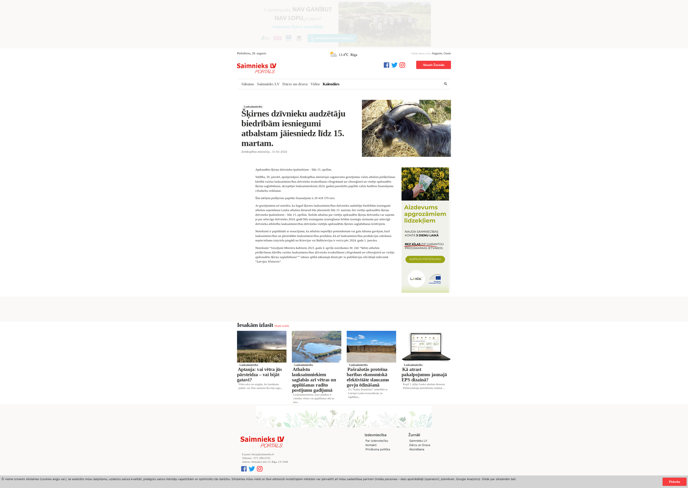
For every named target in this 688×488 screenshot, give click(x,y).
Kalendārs (331, 84)
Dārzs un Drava (419, 445)
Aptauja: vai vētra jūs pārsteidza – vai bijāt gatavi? (259, 374)
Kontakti (371, 445)
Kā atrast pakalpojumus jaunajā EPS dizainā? (424, 374)
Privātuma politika (378, 449)
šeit (513, 479)
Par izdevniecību (377, 440)
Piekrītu (674, 482)
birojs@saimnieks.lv (263, 454)
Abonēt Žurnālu (434, 65)
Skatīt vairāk (281, 326)
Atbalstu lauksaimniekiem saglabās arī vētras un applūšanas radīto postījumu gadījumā (314, 380)
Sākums (247, 84)
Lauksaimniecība (253, 106)
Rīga (353, 55)
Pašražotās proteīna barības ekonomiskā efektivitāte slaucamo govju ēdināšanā (368, 377)
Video (315, 84)
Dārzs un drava (295, 84)
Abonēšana (416, 449)
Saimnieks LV (268, 84)
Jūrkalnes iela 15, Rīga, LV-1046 (269, 461)
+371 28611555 (261, 458)
